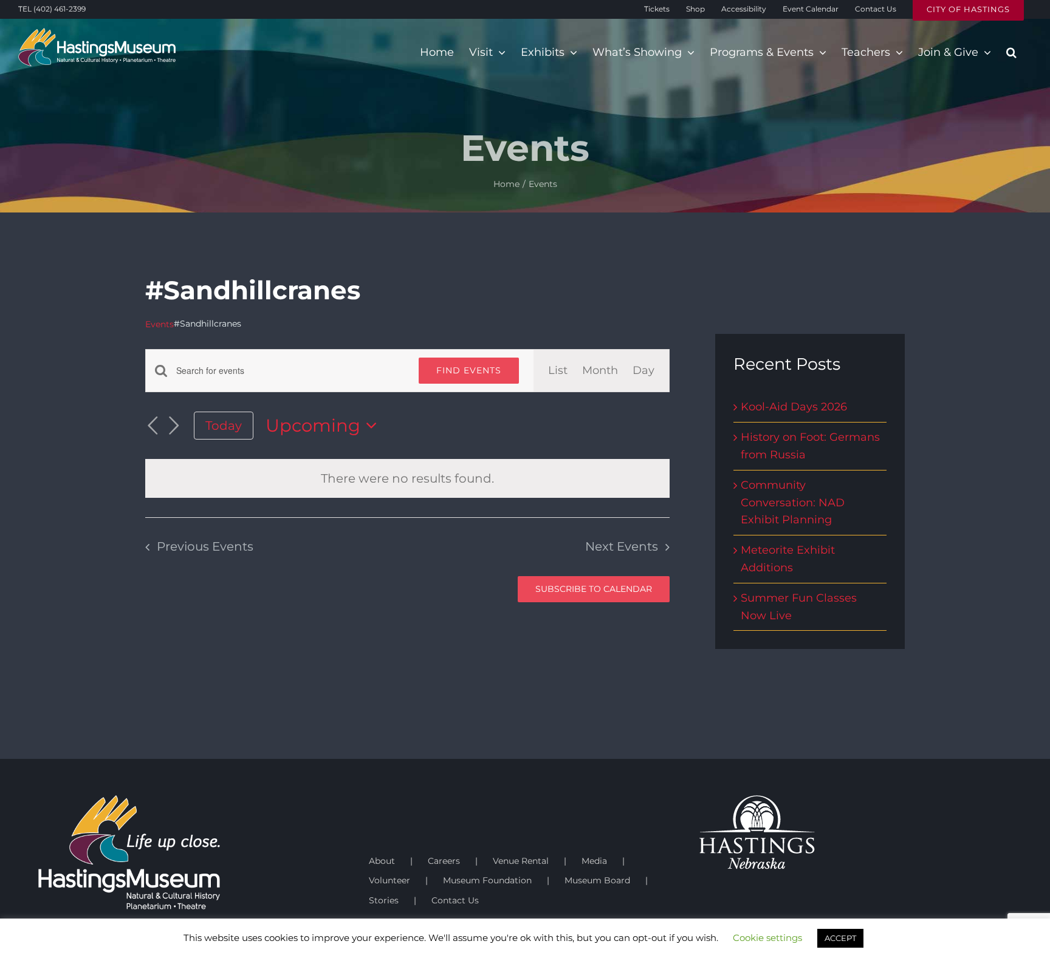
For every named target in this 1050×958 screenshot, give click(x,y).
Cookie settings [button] (767, 937)
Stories (384, 900)
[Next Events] (174, 426)
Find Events (468, 370)
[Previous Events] (152, 426)
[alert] (407, 478)
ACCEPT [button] (840, 938)
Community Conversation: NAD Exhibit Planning (793, 502)
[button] (1011, 52)
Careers (444, 860)
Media (594, 860)
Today (223, 425)
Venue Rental (521, 860)
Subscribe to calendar (593, 589)
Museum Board (597, 880)
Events (159, 324)
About (382, 860)
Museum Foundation (487, 880)
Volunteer (389, 880)
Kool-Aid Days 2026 (794, 406)
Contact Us (455, 900)
